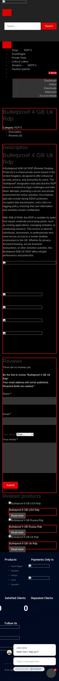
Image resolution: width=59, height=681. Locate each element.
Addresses (51, 92)
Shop (15, 50)
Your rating (10, 434)
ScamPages (18, 54)
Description (15, 131)
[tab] (33, 132)
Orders (53, 84)
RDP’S (28, 50)
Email (7, 414)
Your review (10, 439)
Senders (16, 65)
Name (7, 393)
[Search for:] (22, 28)
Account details (48, 95)
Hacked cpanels (21, 69)
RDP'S (18, 127)
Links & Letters (20, 61)
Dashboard (50, 80)
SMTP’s (32, 65)
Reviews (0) (15, 135)
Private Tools (19, 57)
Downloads (50, 88)
